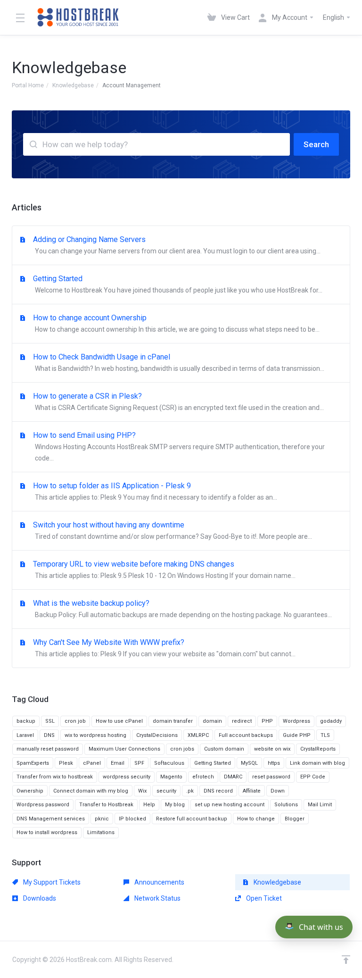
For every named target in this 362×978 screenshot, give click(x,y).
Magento (171, 777)
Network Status (157, 898)
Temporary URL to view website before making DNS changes (164, 569)
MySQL (249, 763)
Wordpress (296, 721)
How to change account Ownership (176, 323)
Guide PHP (297, 735)
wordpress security (126, 777)
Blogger (294, 819)
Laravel (25, 735)
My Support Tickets (51, 882)
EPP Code (312, 777)
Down (278, 791)
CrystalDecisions (157, 735)
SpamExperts (32, 763)
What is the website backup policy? (182, 609)
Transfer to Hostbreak (106, 805)
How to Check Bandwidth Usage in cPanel (178, 362)
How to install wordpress (46, 832)
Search (316, 144)
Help (149, 805)
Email (117, 763)
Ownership (29, 791)
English (334, 17)
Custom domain (224, 749)
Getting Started (177, 284)
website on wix (272, 749)
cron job (75, 721)
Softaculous (169, 763)
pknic (102, 819)
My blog (175, 805)
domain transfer (173, 721)
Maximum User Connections (124, 749)
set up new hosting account (229, 805)
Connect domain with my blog (90, 791)
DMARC (233, 777)
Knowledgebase (73, 85)
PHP (267, 721)
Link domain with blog (317, 763)
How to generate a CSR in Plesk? (178, 401)
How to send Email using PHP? (179, 446)
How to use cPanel (119, 721)
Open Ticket (263, 898)
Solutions (286, 805)
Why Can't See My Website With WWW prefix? (164, 648)
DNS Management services (50, 819)
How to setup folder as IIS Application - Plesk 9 (155, 491)
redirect (242, 721)
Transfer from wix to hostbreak (54, 777)
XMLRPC (198, 735)
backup (25, 721)
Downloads (39, 898)
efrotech (203, 777)
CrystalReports (318, 749)
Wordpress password (42, 805)
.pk (190, 791)
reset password (271, 777)
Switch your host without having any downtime (172, 530)
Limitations (101, 832)
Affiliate (252, 791)
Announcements (158, 882)
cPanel (92, 763)
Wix (142, 791)
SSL (50, 721)
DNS (49, 735)
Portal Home (28, 85)
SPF (139, 763)
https (274, 763)
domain (212, 721)
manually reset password (47, 749)
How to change (256, 819)
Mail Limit (320, 805)
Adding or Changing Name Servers (177, 245)
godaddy (331, 721)
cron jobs (182, 749)
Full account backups (246, 735)
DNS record (218, 791)
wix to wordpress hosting (95, 735)
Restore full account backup (191, 819)
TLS (325, 735)
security (166, 791)
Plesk (66, 763)
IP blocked (132, 819)
